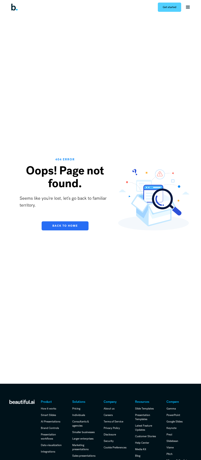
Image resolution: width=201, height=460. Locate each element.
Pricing (76, 408)
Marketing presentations (80, 447)
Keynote (171, 428)
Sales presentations (83, 455)
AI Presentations (50, 421)
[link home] (22, 401)
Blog (137, 455)
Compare (172, 402)
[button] (188, 7)
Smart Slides (48, 415)
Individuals (78, 415)
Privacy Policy (112, 428)
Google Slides (174, 421)
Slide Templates (144, 408)
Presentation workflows (48, 436)
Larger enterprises (82, 438)
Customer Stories (145, 436)
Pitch (169, 454)
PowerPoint (173, 415)
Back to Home (65, 226)
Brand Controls (50, 428)
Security (109, 441)
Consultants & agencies (80, 423)
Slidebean (172, 441)
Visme (170, 447)
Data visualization (51, 445)
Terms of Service (113, 421)
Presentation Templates (142, 417)
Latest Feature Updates (143, 427)
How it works (48, 408)
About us (109, 408)
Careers (108, 415)
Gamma (171, 408)
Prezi (169, 434)
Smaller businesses (83, 432)
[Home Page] (15, 7)
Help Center (142, 442)
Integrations (48, 451)
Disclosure (110, 434)
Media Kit (140, 449)
